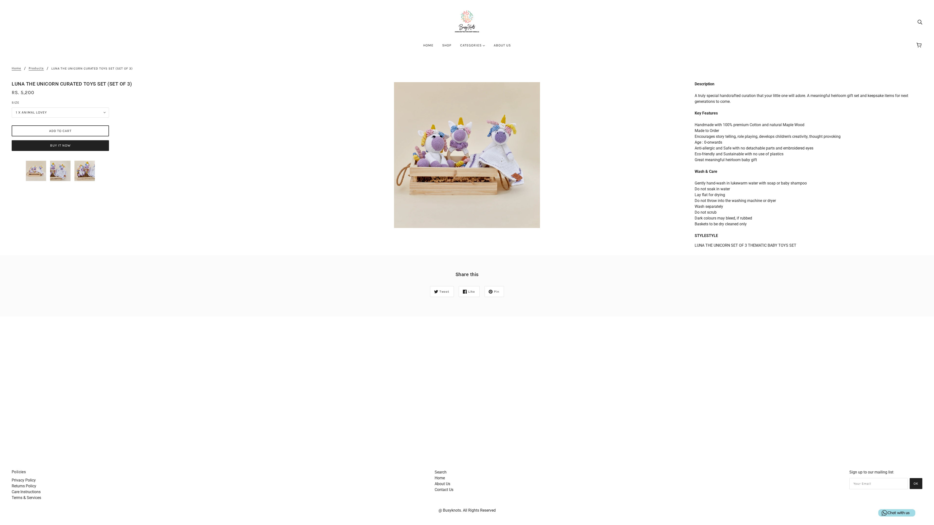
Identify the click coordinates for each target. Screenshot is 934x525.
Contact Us (444, 489)
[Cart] (919, 45)
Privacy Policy (24, 480)
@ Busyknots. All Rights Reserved (467, 510)
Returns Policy (24, 486)
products (36, 68)
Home (16, 68)
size (15, 102)
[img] (920, 22)
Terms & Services (26, 497)
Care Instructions (26, 492)
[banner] (467, 21)
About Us (442, 483)
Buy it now (60, 145)
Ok (916, 483)
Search (441, 472)
